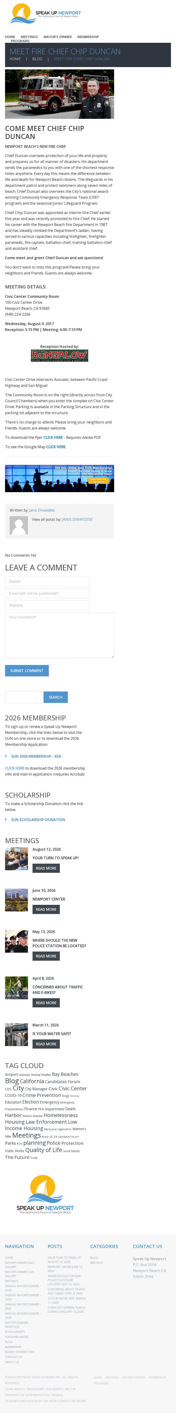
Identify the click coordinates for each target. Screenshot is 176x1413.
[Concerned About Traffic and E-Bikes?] (16, 987)
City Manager (36, 1088)
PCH (19, 1144)
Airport (11, 1074)
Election (30, 1102)
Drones (74, 1096)
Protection (72, 1143)
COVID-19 (13, 1095)
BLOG (37, 58)
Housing (15, 1121)
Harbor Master (32, 1116)
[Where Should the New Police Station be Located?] (16, 941)
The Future (17, 1157)
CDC (8, 1089)
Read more (46, 868)
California (32, 1081)
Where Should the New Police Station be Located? (64, 1280)
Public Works (14, 1151)
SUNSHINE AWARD (17, 1337)
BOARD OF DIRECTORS (19, 1352)
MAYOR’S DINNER (58, 37)
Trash (34, 1158)
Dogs (65, 1096)
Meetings (26, 1135)
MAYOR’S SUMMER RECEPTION (16, 1325)
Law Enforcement (46, 1121)
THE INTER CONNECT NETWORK (64, 1401)
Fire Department (51, 1109)
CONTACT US (13, 1357)
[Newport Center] (16, 900)
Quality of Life (43, 1150)
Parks (10, 1143)
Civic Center (73, 1088)
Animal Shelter (41, 1075)
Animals (24, 1075)
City (18, 1087)
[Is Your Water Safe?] (16, 1034)
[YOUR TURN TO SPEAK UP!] (16, 858)
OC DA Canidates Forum (64, 1136)
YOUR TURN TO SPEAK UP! (56, 857)
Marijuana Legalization (58, 1129)
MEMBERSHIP (88, 37)
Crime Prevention (41, 1095)
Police (53, 1142)
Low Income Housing (41, 1124)
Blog (12, 1080)
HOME (10, 37)
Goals (70, 1108)
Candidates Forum (62, 1081)
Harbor (13, 1115)
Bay (56, 1074)
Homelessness (61, 1115)
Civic (53, 1089)
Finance (30, 1108)
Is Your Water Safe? (52, 1033)
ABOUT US (12, 1362)
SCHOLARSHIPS (15, 1332)
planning (34, 1142)
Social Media (71, 1151)
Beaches (69, 1074)
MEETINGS (29, 37)
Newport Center (49, 899)
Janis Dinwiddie (42, 510)
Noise (45, 1136)
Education (13, 1102)
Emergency (49, 1102)
